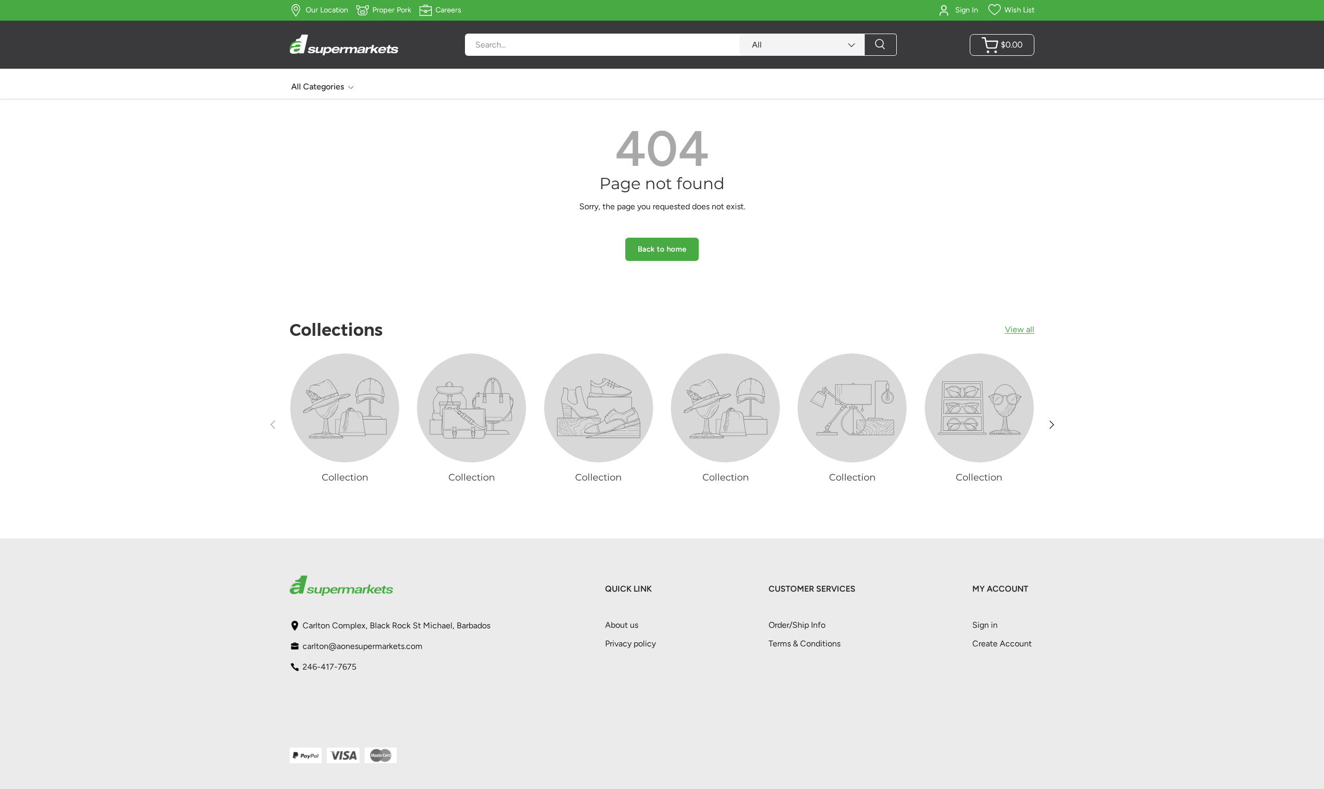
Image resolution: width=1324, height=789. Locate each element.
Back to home (662, 249)
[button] (1002, 45)
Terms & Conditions (804, 643)
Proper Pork (391, 9)
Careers (448, 9)
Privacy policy (630, 643)
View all (1019, 329)
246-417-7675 (329, 667)
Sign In (966, 9)
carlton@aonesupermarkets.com (363, 646)
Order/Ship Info (797, 625)
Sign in (985, 625)
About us (621, 625)
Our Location (327, 9)
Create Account (1002, 643)
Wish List (1019, 9)
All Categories (317, 86)
